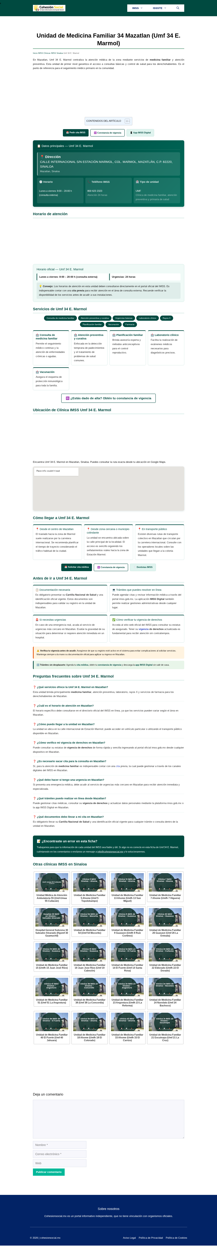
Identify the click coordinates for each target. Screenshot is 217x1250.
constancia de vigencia (109, 665)
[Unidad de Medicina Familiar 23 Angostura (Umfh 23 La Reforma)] (127, 987)
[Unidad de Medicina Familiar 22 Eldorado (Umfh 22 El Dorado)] (165, 952)
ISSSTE (157, 8)
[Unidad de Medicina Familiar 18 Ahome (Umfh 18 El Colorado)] (89, 1022)
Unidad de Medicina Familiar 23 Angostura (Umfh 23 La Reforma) (127, 1003)
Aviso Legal (129, 1237)
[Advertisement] (108, 95)
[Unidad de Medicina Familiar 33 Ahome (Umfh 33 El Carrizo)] (127, 1022)
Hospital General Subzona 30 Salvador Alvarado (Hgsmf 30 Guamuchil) (51, 933)
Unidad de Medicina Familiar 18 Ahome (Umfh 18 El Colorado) (89, 1037)
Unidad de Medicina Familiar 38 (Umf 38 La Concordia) (89, 1001)
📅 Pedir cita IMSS (75, 132)
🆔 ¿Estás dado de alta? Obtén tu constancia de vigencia (108, 398)
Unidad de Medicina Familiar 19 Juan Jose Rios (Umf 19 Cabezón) (89, 968)
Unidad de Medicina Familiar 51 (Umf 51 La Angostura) (52, 1001)
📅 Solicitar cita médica (77, 567)
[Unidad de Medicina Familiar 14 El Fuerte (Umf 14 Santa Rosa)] (127, 952)
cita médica (82, 665)
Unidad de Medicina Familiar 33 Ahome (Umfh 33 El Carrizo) (127, 1037)
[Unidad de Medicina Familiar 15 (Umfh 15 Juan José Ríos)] (51, 952)
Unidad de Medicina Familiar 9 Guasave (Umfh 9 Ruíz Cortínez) (127, 933)
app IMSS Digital (143, 665)
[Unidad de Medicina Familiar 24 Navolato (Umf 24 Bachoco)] (165, 987)
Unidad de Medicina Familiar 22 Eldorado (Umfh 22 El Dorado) (165, 968)
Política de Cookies (176, 1237)
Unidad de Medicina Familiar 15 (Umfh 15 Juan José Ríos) (52, 966)
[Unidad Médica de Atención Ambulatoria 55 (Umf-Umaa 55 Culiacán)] (51, 882)
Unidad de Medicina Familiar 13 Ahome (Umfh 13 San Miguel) (127, 898)
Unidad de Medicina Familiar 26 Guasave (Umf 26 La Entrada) (165, 933)
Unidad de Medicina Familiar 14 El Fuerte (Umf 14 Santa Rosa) (127, 968)
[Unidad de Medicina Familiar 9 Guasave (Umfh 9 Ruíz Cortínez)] (127, 917)
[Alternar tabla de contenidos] (126, 121)
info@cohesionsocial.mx (110, 851)
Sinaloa (60, 53)
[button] (178, 8)
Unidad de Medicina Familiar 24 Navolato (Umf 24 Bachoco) (165, 1003)
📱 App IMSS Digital (140, 132)
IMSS (135, 8)
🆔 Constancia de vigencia (107, 132)
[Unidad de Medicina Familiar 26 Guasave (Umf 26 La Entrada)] (165, 917)
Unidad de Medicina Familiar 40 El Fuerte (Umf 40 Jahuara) (52, 1037)
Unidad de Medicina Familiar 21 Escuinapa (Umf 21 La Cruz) (165, 1037)
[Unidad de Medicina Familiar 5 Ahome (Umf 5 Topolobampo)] (89, 882)
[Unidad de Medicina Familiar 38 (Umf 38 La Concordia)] (89, 987)
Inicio (35, 53)
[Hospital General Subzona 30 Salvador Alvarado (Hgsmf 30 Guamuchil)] (51, 917)
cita (118, 766)
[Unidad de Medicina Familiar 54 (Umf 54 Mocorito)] (89, 917)
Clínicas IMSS (50, 53)
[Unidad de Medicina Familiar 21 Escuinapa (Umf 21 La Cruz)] (165, 1022)
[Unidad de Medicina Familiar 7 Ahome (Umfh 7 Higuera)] (165, 882)
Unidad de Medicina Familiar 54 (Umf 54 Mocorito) (89, 931)
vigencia (144, 629)
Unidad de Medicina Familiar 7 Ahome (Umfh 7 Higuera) (165, 896)
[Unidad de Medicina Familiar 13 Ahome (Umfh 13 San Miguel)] (127, 882)
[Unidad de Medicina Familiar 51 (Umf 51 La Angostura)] (51, 987)
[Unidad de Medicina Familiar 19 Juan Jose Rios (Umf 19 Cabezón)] (89, 952)
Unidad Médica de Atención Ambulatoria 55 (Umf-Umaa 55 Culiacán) (51, 898)
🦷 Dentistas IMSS (142, 567)
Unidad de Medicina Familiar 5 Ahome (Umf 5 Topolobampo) (89, 898)
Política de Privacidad (151, 1237)
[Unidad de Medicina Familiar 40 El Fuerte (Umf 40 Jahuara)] (51, 1022)
